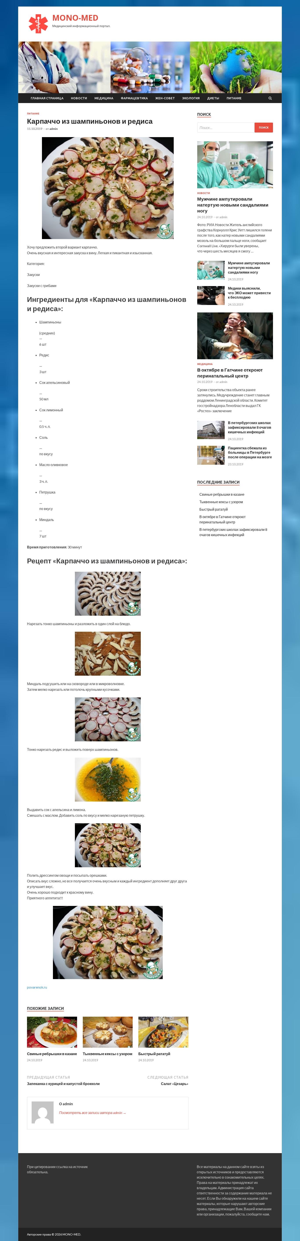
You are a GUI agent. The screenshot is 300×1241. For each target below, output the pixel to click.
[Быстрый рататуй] (163, 1049)
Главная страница (47, 98)
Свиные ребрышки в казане (52, 1053)
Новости (79, 98)
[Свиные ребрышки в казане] (52, 1049)
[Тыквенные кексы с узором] (108, 1049)
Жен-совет (165, 98)
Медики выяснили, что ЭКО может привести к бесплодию (249, 292)
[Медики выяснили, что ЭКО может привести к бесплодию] (211, 303)
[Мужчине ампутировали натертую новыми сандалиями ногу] (235, 189)
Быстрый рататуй (154, 1053)
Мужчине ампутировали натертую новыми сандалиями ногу (232, 205)
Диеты (213, 98)
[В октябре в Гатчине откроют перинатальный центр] (235, 360)
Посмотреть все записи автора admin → (92, 1112)
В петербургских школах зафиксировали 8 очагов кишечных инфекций (249, 427)
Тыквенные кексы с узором (107, 1053)
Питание (234, 98)
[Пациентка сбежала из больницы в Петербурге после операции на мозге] (211, 463)
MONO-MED (75, 17)
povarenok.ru (37, 987)
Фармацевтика (134, 98)
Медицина (103, 98)
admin (53, 129)
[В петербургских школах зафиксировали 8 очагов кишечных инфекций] (211, 438)
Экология (191, 98)
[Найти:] (235, 127)
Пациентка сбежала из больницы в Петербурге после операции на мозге (250, 452)
